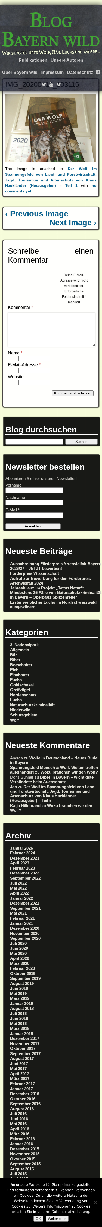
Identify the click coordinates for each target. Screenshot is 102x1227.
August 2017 (22, 1058)
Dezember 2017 (24, 1038)
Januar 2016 (21, 1143)
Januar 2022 (21, 898)
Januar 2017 (21, 1088)
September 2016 (25, 1103)
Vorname (13, 485)
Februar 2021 (22, 918)
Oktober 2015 (22, 1159)
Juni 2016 (19, 1119)
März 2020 (19, 963)
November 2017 (24, 1043)
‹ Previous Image (36, 213)
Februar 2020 (22, 968)
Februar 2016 (22, 1139)
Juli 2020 (18, 943)
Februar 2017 (22, 1083)
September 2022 (25, 878)
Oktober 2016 (22, 1099)
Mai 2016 (18, 1123)
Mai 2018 (18, 1023)
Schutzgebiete (23, 715)
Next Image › (73, 222)
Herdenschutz (23, 695)
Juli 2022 (18, 883)
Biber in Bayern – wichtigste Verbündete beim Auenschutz (52, 779)
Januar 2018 (21, 1033)
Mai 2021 (18, 913)
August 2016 (22, 1109)
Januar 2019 (21, 1003)
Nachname (15, 497)
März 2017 (19, 1078)
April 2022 (19, 893)
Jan (13, 786)
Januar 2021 (21, 923)
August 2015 (22, 1169)
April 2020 (19, 958)
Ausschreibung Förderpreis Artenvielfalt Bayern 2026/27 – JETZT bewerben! (55, 566)
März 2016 (19, 1133)
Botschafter (21, 665)
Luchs (16, 699)
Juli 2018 (18, 1013)
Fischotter (19, 675)
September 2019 (25, 978)
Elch (14, 669)
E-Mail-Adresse (24, 365)
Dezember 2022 (24, 873)
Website (16, 376)
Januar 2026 (21, 848)
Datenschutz (80, 72)
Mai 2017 (18, 1068)
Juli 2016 (18, 1113)
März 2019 (19, 998)
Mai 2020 (18, 953)
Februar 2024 (22, 853)
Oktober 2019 (22, 973)
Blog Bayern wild (51, 29)
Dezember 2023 (24, 858)
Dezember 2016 (24, 1093)
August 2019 (22, 983)
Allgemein (19, 649)
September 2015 (25, 1163)
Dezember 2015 (24, 1149)
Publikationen (33, 60)
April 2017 (19, 1073)
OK (38, 1219)
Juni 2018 (19, 1018)
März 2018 (19, 1028)
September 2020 (25, 938)
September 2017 (25, 1053)
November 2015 (24, 1153)
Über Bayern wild (20, 72)
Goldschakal (22, 685)
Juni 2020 (19, 948)
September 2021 (25, 908)
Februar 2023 (22, 868)
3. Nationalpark (24, 644)
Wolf (14, 720)
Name (15, 353)
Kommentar (20, 307)
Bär (13, 654)
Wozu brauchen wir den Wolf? (69, 772)
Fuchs (16, 679)
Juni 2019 (19, 988)
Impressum (52, 72)
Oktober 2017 (22, 1048)
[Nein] (95, 1202)
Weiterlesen (57, 1219)
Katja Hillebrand (25, 805)
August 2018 (22, 1008)
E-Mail (12, 510)
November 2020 (24, 933)
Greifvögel (20, 689)
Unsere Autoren (67, 60)
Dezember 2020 (24, 928)
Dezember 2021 (24, 903)
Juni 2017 (19, 1063)
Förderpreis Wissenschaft (34, 573)
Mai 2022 (18, 888)
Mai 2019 (18, 993)
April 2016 (19, 1129)
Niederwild (20, 709)
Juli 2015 (18, 1173)
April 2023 (19, 863)
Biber (15, 659)
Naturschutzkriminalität (32, 705)
